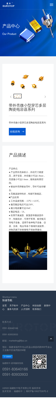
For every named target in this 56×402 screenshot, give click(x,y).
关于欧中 (13, 305)
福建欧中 (18, 391)
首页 (4, 305)
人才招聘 (25, 309)
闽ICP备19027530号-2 (37, 391)
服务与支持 (12, 309)
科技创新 (37, 305)
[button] (45, 97)
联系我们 (37, 309)
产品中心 (25, 305)
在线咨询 (15, 131)
